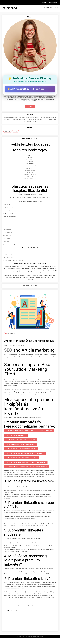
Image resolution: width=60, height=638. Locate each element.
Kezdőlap (45, 7)
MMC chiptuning (8, 257)
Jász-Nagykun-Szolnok (16, 119)
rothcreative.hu (30, 167)
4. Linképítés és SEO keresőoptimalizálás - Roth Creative (21, 439)
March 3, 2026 (38, 201)
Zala (35, 121)
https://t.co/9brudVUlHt (27, 197)
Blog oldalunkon (23, 99)
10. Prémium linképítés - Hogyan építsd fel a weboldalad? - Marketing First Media (27, 466)
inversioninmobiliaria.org (30, 165)
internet (15, 131)
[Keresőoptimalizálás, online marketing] (10, 10)
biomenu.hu (30, 176)
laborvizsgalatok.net (30, 181)
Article (25, 356)
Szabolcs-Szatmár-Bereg (50, 119)
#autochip (35, 197)
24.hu (19, 194)
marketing (7, 131)
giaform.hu (7, 204)
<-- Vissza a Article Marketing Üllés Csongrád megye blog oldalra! (20, 605)
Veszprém (31, 121)
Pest (38, 119)
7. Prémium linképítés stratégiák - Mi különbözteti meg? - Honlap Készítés (25, 453)
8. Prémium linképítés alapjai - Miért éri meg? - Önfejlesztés (21, 457)
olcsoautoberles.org (30, 170)
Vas (28, 121)
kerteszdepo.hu (30, 153)
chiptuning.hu (8, 232)
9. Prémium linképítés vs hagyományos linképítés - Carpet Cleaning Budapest (26, 462)
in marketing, (21, 354)
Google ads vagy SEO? (10, 223)
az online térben (19, 97)
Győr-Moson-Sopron (48, 117)
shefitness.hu (30, 161)
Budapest (32, 117)
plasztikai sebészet (9, 207)
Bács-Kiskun (7, 117)
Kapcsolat (54, 7)
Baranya (12, 117)
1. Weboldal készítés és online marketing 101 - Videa (20, 430)
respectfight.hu (30, 180)
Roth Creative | (35, 636)
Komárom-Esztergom (27, 119)
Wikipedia (6, 241)
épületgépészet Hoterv (10, 216)
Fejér (41, 117)
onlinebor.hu (7, 229)
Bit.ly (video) (7, 235)
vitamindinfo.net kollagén (30, 174)
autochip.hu (7, 238)
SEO (8, 350)
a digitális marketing (31, 97)
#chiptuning (40, 197)
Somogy (41, 119)
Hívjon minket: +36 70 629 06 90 (49, 2)
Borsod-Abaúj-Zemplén (24, 117)
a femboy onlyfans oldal (41, 573)
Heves (8, 119)
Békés (16, 117)
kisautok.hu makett (9, 254)
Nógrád (35, 119)
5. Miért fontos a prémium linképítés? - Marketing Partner (21, 444)
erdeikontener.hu (9, 226)
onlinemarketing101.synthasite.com (13, 260)
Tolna (25, 121)
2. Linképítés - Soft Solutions (45, 430)
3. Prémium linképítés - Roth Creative (16, 435)
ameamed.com (7, 219)
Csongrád (37, 117)
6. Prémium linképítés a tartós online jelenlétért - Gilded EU (21, 448)
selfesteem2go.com (9, 251)
